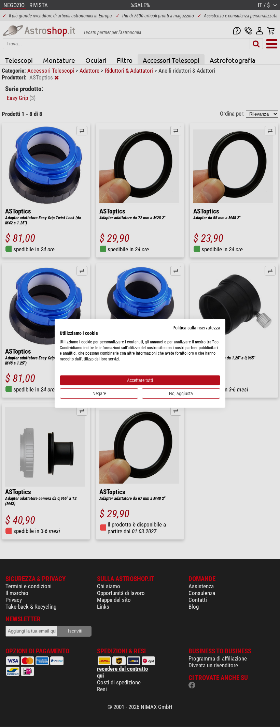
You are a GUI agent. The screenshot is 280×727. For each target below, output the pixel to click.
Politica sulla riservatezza (196, 327)
